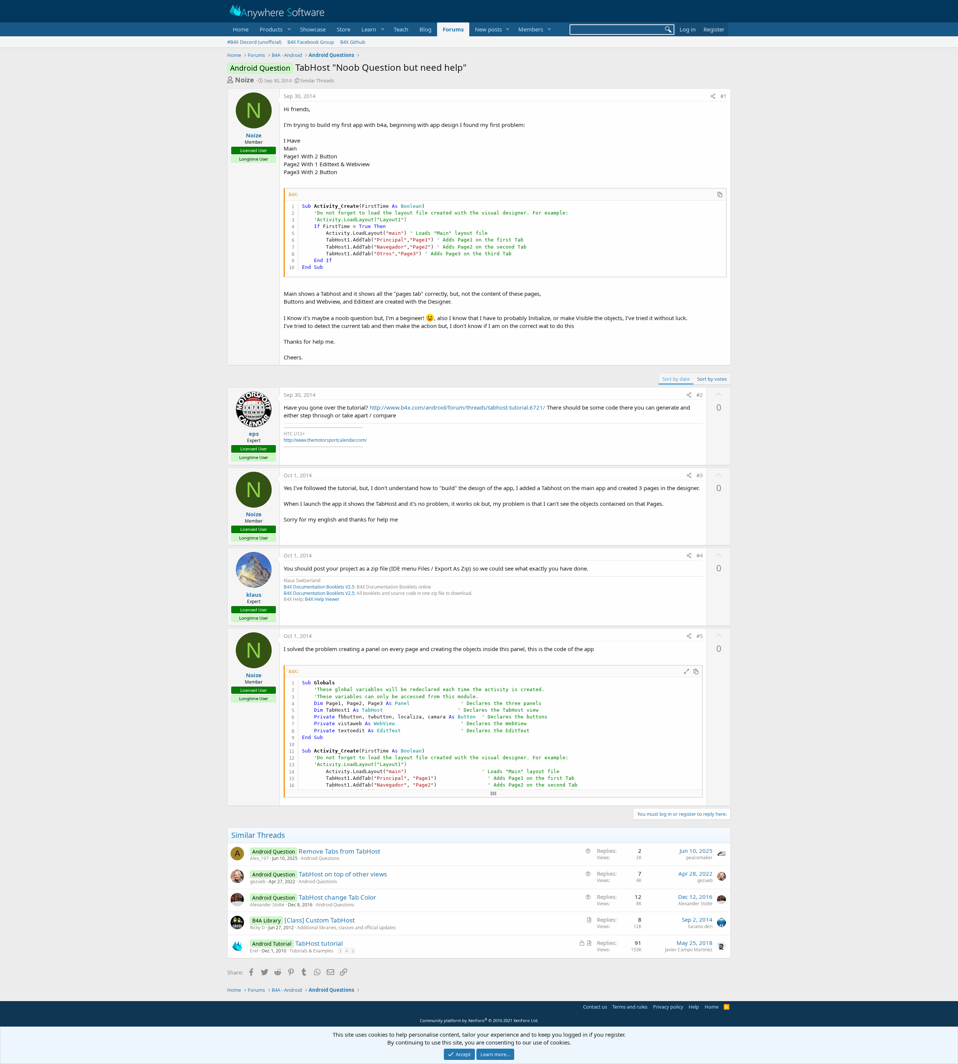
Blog (425, 29)
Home (240, 29)
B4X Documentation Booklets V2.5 (319, 587)
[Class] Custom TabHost (319, 920)
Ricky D (257, 927)
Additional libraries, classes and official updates (346, 927)
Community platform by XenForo (479, 1020)
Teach (401, 29)
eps (254, 433)
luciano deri (700, 926)
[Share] (713, 96)
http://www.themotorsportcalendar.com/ (325, 440)
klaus (253, 594)
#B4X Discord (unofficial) (254, 42)
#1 (723, 96)
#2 (699, 394)
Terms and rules (629, 1006)
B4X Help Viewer (322, 599)
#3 (699, 475)
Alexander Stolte (267, 905)
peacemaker (699, 857)
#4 (699, 555)
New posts (488, 29)
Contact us (595, 1006)
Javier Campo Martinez (689, 949)
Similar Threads (317, 80)
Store (343, 29)
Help (694, 1006)
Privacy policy (668, 1006)
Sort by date (676, 379)
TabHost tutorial (319, 943)
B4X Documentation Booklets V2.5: (320, 593)
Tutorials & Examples (311, 951)
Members (530, 29)
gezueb (257, 881)
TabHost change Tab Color (337, 897)
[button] (274, 29)
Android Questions (320, 858)
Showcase (313, 29)
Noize (244, 79)
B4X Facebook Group (310, 42)
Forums (453, 29)
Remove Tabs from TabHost (339, 851)
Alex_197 (259, 858)
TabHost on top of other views (343, 874)
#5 (699, 635)
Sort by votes (712, 379)
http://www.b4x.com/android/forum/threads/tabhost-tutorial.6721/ (457, 407)
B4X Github (352, 42)
